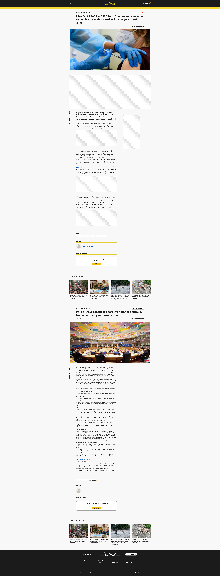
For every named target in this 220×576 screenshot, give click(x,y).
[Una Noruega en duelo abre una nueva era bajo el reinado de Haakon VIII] (78, 287)
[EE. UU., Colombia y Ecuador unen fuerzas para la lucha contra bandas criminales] (99, 287)
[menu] (70, 3)
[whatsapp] (135, 26)
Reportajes (110, 8)
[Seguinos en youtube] (85, 554)
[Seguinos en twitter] (83, 554)
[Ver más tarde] (132, 26)
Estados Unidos (103, 8)
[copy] (143, 26)
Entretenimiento (124, 8)
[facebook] (137, 26)
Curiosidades (132, 8)
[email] (141, 26)
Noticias (87, 8)
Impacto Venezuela (87, 246)
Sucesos (92, 8)
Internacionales (116, 8)
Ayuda (94, 572)
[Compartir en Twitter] (139, 26)
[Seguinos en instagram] (88, 554)
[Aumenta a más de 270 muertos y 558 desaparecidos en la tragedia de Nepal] (141, 287)
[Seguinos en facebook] (90, 554)
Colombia (97, 8)
